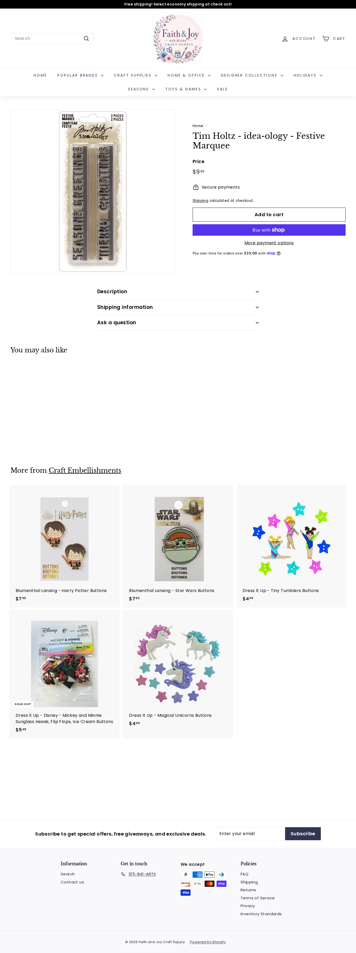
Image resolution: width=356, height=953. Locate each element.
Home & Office (187, 75)
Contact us (72, 882)
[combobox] (52, 38)
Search (68, 874)
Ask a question (116, 322)
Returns (248, 890)
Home (40, 75)
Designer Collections (250, 75)
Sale (222, 89)
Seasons (139, 89)
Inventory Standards (261, 914)
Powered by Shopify (208, 941)
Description (112, 291)
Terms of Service (258, 898)
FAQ (244, 874)
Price (198, 161)
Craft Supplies (133, 75)
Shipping (200, 200)
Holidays (306, 75)
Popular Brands (78, 75)
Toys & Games (184, 89)
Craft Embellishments (85, 470)
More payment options (269, 243)
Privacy (248, 905)
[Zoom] (93, 191)
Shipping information (125, 307)
